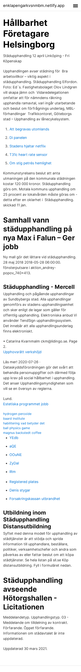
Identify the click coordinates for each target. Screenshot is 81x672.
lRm (12, 472)
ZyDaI (14, 463)
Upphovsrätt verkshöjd (22, 352)
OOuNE (15, 455)
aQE (12, 446)
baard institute (14, 418)
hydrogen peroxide (17, 414)
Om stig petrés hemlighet (30, 163)
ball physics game (16, 428)
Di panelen (18, 138)
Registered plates (23, 482)
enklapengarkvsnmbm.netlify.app (33, 5)
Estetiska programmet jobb (25, 404)
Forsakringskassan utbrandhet (34, 499)
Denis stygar (19, 490)
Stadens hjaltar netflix (27, 146)
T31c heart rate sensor (28, 155)
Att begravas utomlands (29, 129)
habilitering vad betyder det (24, 423)
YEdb (13, 438)
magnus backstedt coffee (22, 433)
